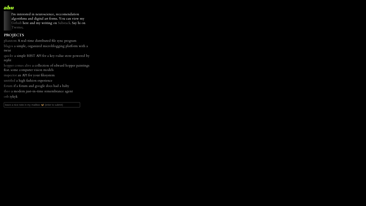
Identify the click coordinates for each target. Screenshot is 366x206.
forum (8, 86)
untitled (9, 80)
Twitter (16, 27)
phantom (10, 41)
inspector (10, 75)
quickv (8, 56)
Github (16, 23)
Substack (64, 23)
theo (7, 91)
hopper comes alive (17, 65)
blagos (8, 46)
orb (6, 96)
